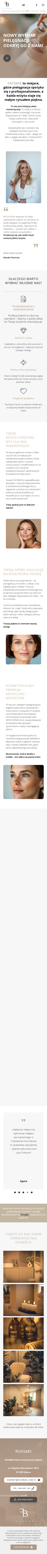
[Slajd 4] (28, 1192)
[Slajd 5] (32, 1192)
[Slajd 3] (23, 1192)
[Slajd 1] (15, 1192)
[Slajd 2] (19, 1192)
